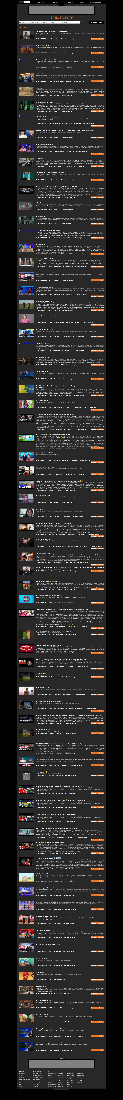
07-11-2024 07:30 (41, 994)
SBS (50, 67)
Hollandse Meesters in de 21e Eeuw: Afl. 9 (49, 702)
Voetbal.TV (59, 197)
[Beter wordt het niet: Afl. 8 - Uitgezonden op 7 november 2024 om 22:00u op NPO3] (26, 109)
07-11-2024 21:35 (41, 124)
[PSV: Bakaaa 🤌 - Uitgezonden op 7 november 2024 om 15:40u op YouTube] (26, 681)
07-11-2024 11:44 (41, 838)
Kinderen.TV (58, 881)
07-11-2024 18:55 (41, 351)
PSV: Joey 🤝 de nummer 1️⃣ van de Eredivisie (50, 843)
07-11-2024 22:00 (41, 111)
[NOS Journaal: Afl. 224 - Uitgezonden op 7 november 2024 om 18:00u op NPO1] (26, 503)
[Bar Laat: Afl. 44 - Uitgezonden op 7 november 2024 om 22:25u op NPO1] (26, 81)
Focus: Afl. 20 (40, 202)
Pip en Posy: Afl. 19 (42, 1015)
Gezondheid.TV (73, 546)
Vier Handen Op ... (37, 1079)
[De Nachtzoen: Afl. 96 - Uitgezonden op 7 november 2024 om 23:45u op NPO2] (26, 53)
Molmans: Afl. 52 (41, 987)
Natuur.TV (69, 408)
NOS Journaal (23, 1081)
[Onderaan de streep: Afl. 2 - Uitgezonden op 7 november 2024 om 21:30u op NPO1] (26, 152)
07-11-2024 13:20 (41, 765)
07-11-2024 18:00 (41, 490)
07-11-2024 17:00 (41, 571)
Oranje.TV (69, 1081)
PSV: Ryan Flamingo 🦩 (43, 730)
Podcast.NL (70, 2)
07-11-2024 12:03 (41, 793)
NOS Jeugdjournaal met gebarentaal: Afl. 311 (50, 1029)
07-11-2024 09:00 (41, 937)
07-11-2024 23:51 (41, 39)
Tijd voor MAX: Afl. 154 (43, 553)
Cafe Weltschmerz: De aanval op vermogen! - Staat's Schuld (55, 415)
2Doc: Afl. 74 (40, 88)
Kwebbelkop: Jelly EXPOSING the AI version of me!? (52, 32)
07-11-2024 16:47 (41, 626)
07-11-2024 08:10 (41, 980)
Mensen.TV (57, 53)
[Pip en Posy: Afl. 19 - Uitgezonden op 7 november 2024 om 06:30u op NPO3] (26, 1022)
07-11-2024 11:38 (41, 853)
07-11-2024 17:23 (41, 546)
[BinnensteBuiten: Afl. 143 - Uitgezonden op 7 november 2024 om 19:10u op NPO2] (26, 308)
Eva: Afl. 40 (39, 315)
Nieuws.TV (56, 67)
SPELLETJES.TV (61, 18)
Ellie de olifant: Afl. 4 (42, 874)
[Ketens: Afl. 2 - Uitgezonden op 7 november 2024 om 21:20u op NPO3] (26, 166)
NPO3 (50, 111)
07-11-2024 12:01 (41, 822)
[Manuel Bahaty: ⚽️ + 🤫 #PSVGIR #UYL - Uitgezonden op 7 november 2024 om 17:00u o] (26, 589)
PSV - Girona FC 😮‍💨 (42, 772)
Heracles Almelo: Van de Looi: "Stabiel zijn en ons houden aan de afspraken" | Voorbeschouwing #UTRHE (69, 716)
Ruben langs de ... (38, 1075)
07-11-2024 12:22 (41, 776)
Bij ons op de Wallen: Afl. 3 (44, 259)
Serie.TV (56, 111)
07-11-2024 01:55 (41, 1050)
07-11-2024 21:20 (41, 166)
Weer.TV (79, 1081)
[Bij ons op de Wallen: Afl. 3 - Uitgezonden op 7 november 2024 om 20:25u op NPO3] (26, 266)
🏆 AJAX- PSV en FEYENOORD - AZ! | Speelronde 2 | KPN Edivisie (55, 814)
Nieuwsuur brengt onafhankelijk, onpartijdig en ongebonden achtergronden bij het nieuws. (65, 130)
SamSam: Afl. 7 (41, 973)
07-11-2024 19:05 (41, 323)
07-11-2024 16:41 (41, 635)
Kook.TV (59, 1079)
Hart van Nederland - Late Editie (46, 60)
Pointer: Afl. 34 (41, 245)
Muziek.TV (60, 1086)
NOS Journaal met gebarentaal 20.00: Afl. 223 (50, 1043)
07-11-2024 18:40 (41, 365)
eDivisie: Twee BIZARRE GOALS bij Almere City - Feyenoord (54, 631)
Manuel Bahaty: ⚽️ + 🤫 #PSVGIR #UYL (48, 581)
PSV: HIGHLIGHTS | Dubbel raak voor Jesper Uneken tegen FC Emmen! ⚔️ (59, 744)
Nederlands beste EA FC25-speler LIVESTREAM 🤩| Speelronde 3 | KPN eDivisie (60, 800)
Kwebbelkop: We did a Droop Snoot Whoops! (50, 173)
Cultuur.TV (57, 695)
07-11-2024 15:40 (41, 677)
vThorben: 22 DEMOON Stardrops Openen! (49, 645)
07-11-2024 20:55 (41, 210)
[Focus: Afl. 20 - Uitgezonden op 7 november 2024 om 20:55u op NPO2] (26, 210)
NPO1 (50, 81)
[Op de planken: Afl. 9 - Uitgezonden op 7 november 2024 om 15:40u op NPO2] (26, 695)
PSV (20, 1083)
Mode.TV (59, 1084)
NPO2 (50, 53)
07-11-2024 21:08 (41, 180)
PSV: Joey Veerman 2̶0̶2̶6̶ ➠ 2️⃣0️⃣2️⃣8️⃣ (48, 858)
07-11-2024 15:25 (41, 709)
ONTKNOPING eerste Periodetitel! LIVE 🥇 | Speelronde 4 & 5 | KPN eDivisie (59, 786)
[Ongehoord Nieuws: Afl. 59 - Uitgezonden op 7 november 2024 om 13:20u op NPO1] (26, 765)
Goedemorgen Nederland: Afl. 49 (46, 916)
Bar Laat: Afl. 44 (41, 74)
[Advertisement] (61, 10)
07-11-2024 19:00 (41, 337)
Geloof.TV (50, 1083)
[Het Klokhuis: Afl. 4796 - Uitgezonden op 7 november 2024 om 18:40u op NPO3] (26, 365)
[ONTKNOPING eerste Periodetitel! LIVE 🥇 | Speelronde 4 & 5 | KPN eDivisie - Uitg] (26, 793)
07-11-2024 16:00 (41, 666)
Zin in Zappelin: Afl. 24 (43, 930)
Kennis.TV (57, 95)
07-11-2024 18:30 (41, 379)
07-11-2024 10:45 (41, 881)
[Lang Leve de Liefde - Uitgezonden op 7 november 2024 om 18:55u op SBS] (26, 344)
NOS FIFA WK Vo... (37, 1085)
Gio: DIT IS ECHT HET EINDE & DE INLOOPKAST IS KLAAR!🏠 (53, 524)
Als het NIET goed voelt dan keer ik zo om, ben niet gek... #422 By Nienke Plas (61, 659)
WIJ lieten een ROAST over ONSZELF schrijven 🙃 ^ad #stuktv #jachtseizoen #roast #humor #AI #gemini (70, 567)
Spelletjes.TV (70, 152)
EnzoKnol (21, 1077)
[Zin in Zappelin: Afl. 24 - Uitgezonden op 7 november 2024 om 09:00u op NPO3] (26, 937)
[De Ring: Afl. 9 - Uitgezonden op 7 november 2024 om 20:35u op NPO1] (26, 224)
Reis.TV (68, 395)
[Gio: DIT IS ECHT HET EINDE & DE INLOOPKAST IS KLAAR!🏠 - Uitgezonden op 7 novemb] (26, 531)
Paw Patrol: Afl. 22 (41, 958)
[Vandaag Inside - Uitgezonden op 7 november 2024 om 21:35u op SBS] (24, 116)
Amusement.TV (59, 81)
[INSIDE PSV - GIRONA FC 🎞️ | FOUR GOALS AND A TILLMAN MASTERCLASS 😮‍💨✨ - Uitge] (26, 488)
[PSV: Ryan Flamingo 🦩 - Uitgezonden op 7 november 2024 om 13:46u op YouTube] (26, 737)
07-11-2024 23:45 (41, 53)
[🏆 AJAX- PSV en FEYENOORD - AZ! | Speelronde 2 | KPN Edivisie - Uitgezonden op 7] (26, 822)
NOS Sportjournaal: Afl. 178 (44, 453)
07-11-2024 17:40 (41, 517)
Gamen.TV (59, 39)
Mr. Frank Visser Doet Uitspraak (50, 231)
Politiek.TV (65, 765)
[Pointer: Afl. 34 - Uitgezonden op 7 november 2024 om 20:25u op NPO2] (26, 252)
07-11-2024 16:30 (41, 653)
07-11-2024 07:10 (41, 1008)
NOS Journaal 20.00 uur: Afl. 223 (46, 273)
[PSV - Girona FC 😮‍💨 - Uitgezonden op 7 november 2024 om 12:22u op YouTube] (26, 779)
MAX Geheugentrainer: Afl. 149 (45, 888)
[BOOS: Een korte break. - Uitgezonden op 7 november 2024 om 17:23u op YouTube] (26, 546)
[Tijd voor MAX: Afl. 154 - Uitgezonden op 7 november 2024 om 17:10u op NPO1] (26, 560)
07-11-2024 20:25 (41, 254)
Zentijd (35, 1081)
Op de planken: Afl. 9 (42, 687)
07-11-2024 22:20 (41, 95)
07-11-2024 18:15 (41, 448)
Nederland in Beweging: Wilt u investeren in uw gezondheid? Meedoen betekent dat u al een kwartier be (69, 902)
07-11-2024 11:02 (41, 869)
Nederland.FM (41, 2)
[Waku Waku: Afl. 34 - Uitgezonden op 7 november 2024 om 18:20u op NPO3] (26, 408)
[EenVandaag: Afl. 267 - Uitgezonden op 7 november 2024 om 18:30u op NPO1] (26, 379)
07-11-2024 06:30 (41, 1022)
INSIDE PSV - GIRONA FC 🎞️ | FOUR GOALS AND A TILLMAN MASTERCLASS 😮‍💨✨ (60, 481)
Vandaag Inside (41, 116)
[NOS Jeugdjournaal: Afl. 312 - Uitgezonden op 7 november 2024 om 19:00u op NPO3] (26, 337)
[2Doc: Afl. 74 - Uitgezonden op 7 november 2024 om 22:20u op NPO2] (26, 95)
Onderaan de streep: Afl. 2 (44, 145)
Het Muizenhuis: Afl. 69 (43, 1001)
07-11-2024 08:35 (41, 966)
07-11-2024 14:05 (41, 723)
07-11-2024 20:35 (41, 224)
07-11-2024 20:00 (41, 280)
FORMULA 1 (22, 1075)
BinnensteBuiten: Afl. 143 (44, 301)
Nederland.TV (56, 2)
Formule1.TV (51, 1079)
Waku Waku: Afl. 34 (42, 400)
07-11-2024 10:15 (41, 909)
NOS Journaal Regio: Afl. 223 (45, 467)
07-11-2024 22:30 (41, 67)
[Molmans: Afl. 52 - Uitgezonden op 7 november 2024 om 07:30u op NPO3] (26, 994)
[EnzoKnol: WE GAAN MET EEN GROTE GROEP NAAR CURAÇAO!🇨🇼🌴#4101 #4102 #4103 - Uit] (26, 617)
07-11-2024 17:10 (41, 562)
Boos (20, 1087)
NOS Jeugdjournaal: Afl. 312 (44, 329)
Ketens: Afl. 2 (40, 159)
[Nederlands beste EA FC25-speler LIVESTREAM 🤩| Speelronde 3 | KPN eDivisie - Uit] (26, 807)
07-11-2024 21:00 (41, 197)
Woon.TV (79, 1083)
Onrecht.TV (66, 238)
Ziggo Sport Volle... (24, 1079)
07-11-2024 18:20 (41, 408)
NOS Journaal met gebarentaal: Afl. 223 (48, 944)
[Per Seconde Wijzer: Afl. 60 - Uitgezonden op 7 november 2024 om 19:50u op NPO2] (26, 294)
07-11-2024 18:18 (41, 430)
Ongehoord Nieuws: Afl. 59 (44, 758)
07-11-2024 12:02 (41, 807)
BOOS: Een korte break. (43, 539)
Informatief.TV (58, 166)
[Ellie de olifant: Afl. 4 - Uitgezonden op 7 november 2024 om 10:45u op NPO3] (26, 881)
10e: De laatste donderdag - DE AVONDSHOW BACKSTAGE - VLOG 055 (57, 828)
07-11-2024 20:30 (41, 238)
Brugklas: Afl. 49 (41, 509)
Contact (81, 2)
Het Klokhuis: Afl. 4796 (43, 358)
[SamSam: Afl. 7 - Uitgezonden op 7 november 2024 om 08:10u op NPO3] (26, 980)
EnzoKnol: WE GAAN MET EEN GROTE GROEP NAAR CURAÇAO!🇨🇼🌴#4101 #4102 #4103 (62, 610)
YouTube (51, 39)
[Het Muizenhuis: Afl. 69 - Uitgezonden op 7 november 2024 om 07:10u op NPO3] (26, 1008)
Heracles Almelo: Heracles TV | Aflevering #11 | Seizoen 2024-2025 (57, 187)
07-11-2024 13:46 (41, 733)
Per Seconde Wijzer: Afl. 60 (44, 287)
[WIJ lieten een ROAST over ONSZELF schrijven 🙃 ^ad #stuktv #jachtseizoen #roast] (26, 575)
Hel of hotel (36, 1087)
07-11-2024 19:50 (41, 294)
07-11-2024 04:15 (41, 1036)
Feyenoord (22, 1073)
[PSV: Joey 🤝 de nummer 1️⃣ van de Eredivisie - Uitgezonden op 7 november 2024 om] (26, 850)
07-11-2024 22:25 (41, 81)
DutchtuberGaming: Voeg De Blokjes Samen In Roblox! (53, 434)
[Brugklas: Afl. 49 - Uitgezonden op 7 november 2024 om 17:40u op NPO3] (26, 517)
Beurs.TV (59, 430)
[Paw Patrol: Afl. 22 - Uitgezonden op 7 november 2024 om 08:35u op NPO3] (26, 966)
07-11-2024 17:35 (41, 534)
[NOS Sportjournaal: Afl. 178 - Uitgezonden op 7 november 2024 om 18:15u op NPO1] (26, 460)
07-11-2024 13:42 (41, 753)
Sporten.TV (65, 460)
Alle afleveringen (70, 39)
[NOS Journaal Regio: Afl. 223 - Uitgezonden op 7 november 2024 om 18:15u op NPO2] (26, 474)
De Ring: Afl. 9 (40, 217)
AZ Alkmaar (22, 1085)
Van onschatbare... (38, 1083)
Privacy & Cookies (95, 2)
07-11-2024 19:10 (41, 310)
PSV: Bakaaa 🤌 (41, 673)
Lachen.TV (60, 1081)
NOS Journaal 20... (38, 1077)
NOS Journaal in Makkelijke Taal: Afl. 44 (48, 596)
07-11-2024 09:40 (41, 923)
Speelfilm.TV (80, 1073)
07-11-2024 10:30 (41, 895)
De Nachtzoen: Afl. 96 (43, 46)
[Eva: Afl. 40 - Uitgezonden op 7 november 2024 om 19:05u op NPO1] (26, 323)
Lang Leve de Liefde (42, 344)
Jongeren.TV (58, 337)
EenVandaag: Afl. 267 (42, 372)
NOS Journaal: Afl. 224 (43, 495)
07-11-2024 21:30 (41, 138)
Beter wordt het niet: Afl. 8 (44, 102)
